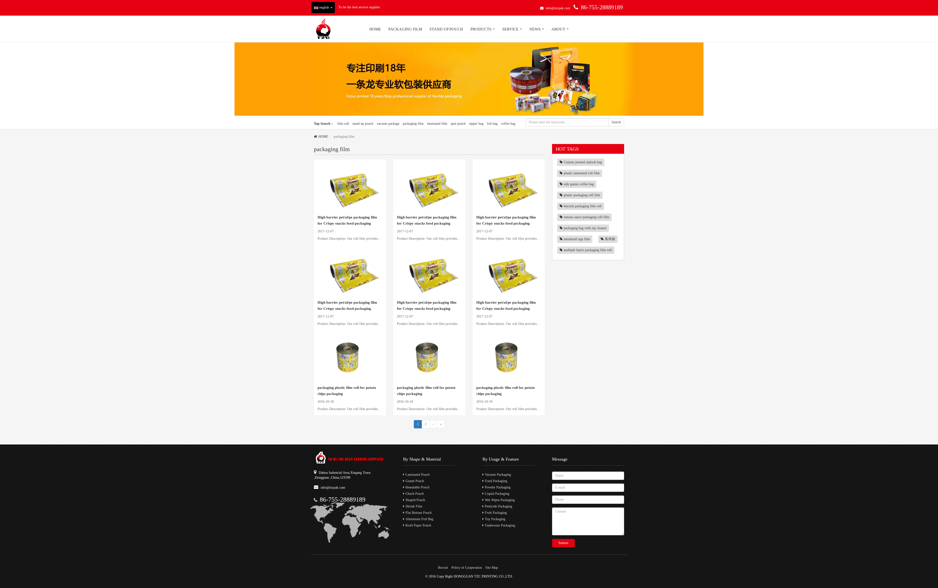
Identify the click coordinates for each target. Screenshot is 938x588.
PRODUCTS (481, 29)
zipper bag (476, 123)
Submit (563, 543)
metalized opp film (577, 239)
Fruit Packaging (496, 513)
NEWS (535, 29)
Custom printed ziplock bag (583, 162)
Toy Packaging (495, 519)
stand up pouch (362, 123)
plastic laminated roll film (582, 173)
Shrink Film (413, 506)
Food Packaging (496, 481)
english (324, 7)
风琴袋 (610, 239)
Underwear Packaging (500, 525)
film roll (343, 123)
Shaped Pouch (415, 500)
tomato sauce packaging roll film (586, 217)
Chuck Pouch (414, 493)
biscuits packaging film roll (583, 206)
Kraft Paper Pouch (418, 525)
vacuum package (388, 123)
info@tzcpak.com (558, 8)
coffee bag (508, 123)
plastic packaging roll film (582, 195)
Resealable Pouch (417, 487)
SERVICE (511, 29)
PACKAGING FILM (405, 29)
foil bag (492, 123)
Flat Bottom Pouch (418, 513)
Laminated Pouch (417, 474)
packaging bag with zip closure (585, 228)
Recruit (443, 567)
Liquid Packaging (497, 493)
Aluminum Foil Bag (419, 519)
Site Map (491, 567)
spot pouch (458, 123)
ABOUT (558, 29)
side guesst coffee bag (579, 184)
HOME (375, 29)
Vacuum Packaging (498, 474)
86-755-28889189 (602, 7)
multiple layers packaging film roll (588, 250)
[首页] (323, 29)
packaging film (413, 123)
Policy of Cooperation (466, 567)
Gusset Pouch (414, 481)
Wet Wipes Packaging (500, 500)
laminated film (437, 123)
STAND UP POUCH (446, 29)
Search (616, 122)
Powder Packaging (498, 487)
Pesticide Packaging (498, 506)
